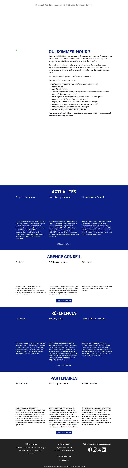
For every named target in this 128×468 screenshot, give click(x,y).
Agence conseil (59, 5)
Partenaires (80, 5)
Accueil (41, 5)
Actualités (48, 5)
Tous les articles (65, 244)
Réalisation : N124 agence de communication (74, 466)
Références (70, 5)
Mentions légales (47, 466)
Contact (89, 5)
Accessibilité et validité (57, 466)
